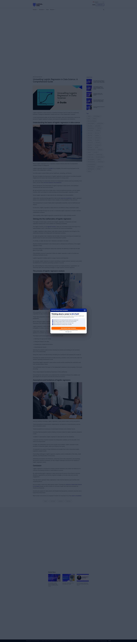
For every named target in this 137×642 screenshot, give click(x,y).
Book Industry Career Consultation (68, 328)
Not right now (69, 331)
